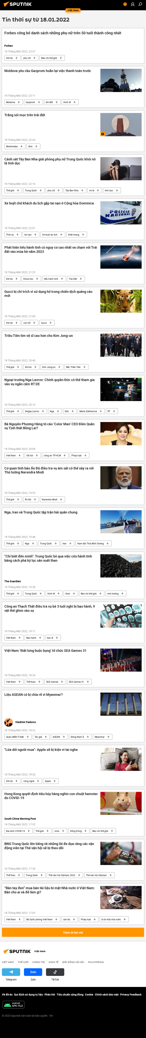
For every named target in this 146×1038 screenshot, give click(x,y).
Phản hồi (49, 994)
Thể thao (31, 681)
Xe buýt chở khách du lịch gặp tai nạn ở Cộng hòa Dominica (49, 203)
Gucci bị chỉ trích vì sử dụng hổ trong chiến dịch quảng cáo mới (48, 294)
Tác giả (38, 736)
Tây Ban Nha (72, 190)
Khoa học (28, 278)
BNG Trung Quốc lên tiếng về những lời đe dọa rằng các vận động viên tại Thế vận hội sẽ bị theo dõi (49, 846)
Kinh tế (67, 102)
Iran (65, 543)
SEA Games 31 (76, 681)
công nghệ (28, 781)
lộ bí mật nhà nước (111, 919)
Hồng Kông (76, 830)
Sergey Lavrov (32, 411)
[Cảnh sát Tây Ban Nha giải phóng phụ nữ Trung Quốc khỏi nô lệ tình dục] (121, 168)
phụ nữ (27, 57)
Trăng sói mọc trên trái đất (24, 115)
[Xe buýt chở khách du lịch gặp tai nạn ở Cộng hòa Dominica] (121, 212)
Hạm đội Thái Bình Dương (90, 543)
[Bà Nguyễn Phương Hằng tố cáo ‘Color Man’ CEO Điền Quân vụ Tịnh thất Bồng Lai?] (121, 433)
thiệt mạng (73, 234)
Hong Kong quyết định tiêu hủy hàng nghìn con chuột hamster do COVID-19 (51, 796)
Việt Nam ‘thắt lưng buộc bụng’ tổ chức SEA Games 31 (45, 651)
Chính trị (38, 962)
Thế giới (10, 190)
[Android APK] (13, 1005)
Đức (67, 411)
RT (109, 411)
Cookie (89, 994)
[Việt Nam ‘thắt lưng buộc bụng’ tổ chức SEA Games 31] (121, 660)
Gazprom (30, 102)
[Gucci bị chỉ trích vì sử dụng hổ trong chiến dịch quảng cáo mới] (121, 301)
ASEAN (56, 736)
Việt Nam (11, 455)
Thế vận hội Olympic (96, 875)
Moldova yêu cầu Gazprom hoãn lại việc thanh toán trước (47, 71)
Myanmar (100, 736)
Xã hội (9, 57)
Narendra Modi (49, 499)
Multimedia (12, 146)
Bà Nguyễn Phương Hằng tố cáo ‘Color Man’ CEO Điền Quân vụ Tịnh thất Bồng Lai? (49, 426)
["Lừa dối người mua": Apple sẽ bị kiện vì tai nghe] (121, 759)
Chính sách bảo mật (107, 994)
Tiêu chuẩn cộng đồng (70, 994)
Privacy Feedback (130, 994)
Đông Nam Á (77, 736)
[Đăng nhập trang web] (132, 4)
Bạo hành (31, 637)
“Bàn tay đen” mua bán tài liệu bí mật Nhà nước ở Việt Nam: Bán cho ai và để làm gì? (49, 890)
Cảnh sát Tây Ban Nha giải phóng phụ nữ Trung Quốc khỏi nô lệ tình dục (50, 161)
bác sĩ (50, 637)
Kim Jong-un (49, 366)
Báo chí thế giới (49, 57)
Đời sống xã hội (73, 962)
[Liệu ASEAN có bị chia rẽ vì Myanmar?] (121, 704)
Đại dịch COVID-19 (15, 830)
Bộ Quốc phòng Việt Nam (39, 919)
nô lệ (91, 190)
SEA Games (52, 681)
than (67, 593)
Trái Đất (73, 278)
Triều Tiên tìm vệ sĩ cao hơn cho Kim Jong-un (38, 336)
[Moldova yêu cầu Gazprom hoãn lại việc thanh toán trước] (121, 80)
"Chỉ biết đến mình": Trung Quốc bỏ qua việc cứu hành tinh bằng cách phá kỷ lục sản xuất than (48, 558)
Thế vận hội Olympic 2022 (61, 875)
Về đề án (7, 994)
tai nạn (28, 234)
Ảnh (30, 146)
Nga (52, 411)
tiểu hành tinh (51, 278)
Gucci (44, 322)
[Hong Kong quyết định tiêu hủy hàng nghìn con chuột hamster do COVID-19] (121, 803)
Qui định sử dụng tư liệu (28, 994)
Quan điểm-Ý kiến (15, 736)
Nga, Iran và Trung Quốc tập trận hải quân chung (40, 512)
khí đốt (49, 102)
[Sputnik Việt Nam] (18, 7)
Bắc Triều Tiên (73, 366)
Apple (48, 781)
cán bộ (66, 919)
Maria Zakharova (88, 411)
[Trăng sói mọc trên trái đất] (121, 124)
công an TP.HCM (52, 455)
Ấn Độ (28, 499)
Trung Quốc (31, 190)
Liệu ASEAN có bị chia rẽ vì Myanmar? (33, 695)
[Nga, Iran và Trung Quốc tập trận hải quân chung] (121, 521)
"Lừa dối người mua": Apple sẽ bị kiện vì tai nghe (41, 750)
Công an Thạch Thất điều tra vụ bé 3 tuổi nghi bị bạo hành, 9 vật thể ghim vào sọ (49, 608)
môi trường (113, 593)
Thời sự (10, 234)
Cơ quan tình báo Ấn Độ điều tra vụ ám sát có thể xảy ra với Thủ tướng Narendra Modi (49, 470)
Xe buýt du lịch (49, 234)
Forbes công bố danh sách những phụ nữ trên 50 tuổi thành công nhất (62, 33)
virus (56, 830)
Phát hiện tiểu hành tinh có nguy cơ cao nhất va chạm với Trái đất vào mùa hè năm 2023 (50, 249)
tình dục (109, 190)
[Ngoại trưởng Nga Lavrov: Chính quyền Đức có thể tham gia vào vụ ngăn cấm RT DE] (121, 389)
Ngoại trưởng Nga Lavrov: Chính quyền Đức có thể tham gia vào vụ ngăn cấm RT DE (49, 382)
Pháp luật (76, 455)
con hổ (26, 322)
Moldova (10, 102)
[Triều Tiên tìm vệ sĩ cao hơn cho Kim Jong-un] (121, 345)
